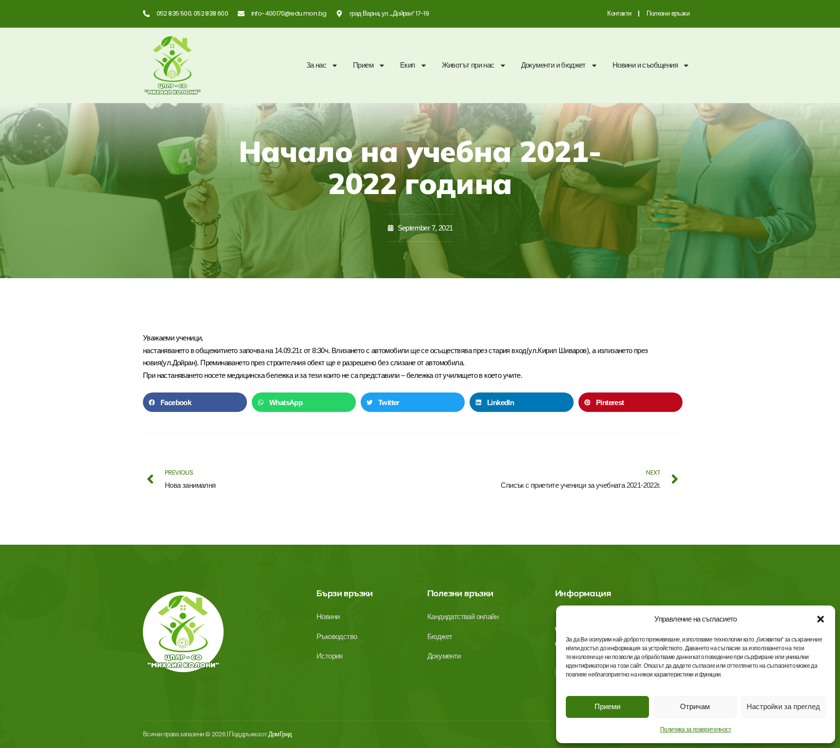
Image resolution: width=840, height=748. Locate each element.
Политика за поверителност (695, 729)
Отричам (695, 706)
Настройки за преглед (783, 706)
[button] (820, 619)
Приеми (607, 706)
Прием (363, 65)
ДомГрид (280, 734)
